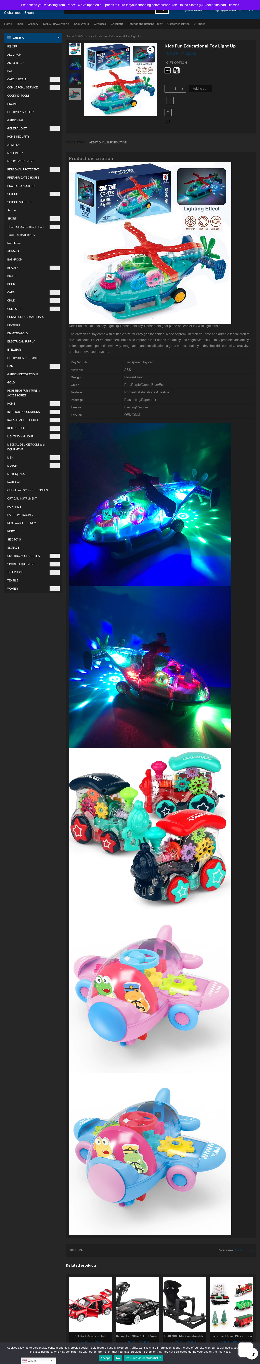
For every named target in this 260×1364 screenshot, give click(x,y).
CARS (11, 292)
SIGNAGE (13, 547)
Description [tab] (75, 142)
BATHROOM (14, 259)
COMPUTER (14, 308)
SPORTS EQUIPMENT (21, 564)
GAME (11, 366)
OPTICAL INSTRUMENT (22, 498)
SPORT (11, 218)
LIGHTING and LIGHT (20, 436)
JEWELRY (13, 144)
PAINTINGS (14, 506)
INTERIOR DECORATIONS (23, 411)
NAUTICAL (13, 482)
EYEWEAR (14, 349)
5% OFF (12, 46)
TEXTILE (12, 580)
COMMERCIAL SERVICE (22, 87)
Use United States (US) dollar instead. (199, 5)
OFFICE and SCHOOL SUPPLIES (27, 490)
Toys (91, 36)
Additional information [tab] (108, 142)
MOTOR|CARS (16, 474)
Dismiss (233, 5)
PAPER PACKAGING (20, 515)
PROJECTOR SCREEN (21, 185)
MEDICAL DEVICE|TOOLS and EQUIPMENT (25, 447)
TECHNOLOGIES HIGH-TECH (25, 226)
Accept (105, 1358)
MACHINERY (15, 153)
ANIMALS (13, 251)
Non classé (14, 243)
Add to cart (200, 88)
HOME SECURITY (18, 136)
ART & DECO (15, 63)
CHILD (11, 300)
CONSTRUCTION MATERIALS (25, 317)
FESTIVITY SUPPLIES (21, 112)
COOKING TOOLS (18, 95)
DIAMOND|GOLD (17, 333)
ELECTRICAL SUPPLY (21, 341)
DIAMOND (13, 325)
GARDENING (15, 120)
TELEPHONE (15, 572)
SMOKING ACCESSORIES (23, 556)
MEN (10, 457)
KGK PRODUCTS (17, 428)
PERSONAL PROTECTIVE (23, 169)
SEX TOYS (14, 539)
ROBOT (12, 531)
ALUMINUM (14, 54)
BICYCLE (13, 276)
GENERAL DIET (17, 128)
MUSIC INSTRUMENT (20, 161)
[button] (150, 50)
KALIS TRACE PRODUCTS (23, 420)
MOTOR (12, 465)
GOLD (11, 382)
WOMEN (12, 588)
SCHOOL (12, 194)
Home (70, 36)
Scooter (11, 210)
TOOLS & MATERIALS (21, 235)
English (33, 1360)
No (118, 1358)
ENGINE (12, 104)
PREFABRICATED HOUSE (23, 177)
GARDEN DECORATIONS (22, 374)
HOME (11, 403)
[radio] (168, 70)
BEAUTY (12, 267)
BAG (10, 71)
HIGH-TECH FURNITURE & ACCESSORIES (23, 393)
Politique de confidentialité (143, 1358)
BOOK (11, 284)
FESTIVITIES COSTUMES (23, 358)
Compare (170, 100)
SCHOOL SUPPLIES (19, 202)
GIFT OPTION (176, 62)
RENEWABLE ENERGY (21, 523)
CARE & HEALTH (17, 79)
